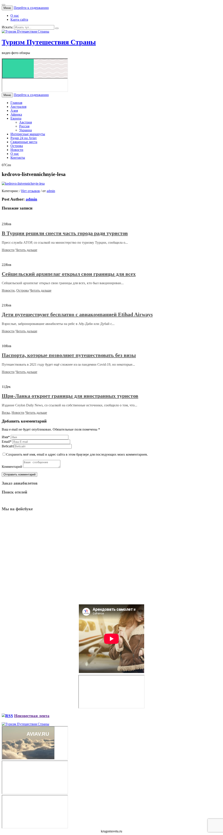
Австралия (18, 106)
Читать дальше (26, 250)
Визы (6, 412)
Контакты (17, 157)
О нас (14, 15)
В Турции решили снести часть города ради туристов (65, 233)
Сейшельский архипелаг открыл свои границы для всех (69, 274)
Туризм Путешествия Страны (49, 42)
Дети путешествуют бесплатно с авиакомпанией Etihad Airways (77, 314)
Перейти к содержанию (31, 8)
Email (7, 441)
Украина (25, 130)
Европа (15, 118)
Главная (16, 103)
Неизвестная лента (31, 715)
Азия (14, 110)
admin (51, 191)
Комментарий (12, 466)
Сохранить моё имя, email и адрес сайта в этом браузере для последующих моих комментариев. (77, 454)
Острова (16, 146)
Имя (6, 437)
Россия (24, 126)
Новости (16, 150)
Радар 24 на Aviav (23, 138)
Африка (16, 114)
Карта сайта (19, 19)
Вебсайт (8, 446)
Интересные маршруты (27, 134)
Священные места (23, 142)
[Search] (57, 28)
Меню (7, 8)
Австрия (25, 122)
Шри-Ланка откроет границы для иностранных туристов (70, 396)
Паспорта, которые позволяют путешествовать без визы (69, 355)
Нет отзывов (30, 191)
